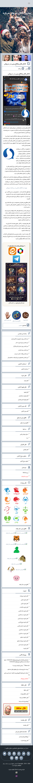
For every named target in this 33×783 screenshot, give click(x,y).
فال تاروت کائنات (24, 607)
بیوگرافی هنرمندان (23, 736)
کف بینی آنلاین (24, 411)
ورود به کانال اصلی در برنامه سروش (16, 187)
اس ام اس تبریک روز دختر (22, 342)
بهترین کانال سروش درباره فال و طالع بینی (17, 15)
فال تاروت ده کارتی (23, 633)
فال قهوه (26, 392)
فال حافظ (26, 690)
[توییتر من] (4, 754)
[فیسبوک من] (19, 754)
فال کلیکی (25, 449)
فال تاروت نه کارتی (23, 629)
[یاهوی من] (28, 754)
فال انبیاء (26, 380)
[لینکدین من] (12, 758)
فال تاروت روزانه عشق (22, 641)
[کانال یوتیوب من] (16, 758)
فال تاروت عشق (24, 637)
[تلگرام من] (23, 754)
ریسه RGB (25, 472)
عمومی (20, 325)
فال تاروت (25, 648)
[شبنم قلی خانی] (7, 58)
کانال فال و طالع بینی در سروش (15, 64)
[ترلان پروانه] (16, 58)
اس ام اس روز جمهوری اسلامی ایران (19, 338)
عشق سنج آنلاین (24, 461)
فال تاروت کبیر (24, 599)
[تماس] (9, 754)
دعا (27, 438)
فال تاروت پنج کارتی (23, 622)
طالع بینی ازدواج (24, 422)
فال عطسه (25, 725)
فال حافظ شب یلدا (24, 697)
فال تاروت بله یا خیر (23, 644)
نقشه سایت (11, 769)
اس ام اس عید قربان (23, 350)
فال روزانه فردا (24, 740)
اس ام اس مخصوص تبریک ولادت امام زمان (18, 357)
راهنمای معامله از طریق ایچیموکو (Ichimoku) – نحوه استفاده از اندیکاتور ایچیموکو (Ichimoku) (17, 661)
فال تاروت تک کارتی (23, 611)
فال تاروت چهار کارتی (23, 618)
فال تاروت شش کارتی (23, 626)
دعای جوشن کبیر (24, 434)
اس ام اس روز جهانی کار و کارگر (20, 346)
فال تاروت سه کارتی (23, 614)
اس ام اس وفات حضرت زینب (21, 353)
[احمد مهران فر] (26, 58)
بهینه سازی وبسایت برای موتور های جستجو (18, 669)
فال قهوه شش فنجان (23, 399)
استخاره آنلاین (24, 369)
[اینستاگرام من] (14, 754)
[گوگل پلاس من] (21, 758)
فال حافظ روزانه (24, 693)
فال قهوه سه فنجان (23, 395)
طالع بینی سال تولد (23, 584)
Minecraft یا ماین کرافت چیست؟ (21, 665)
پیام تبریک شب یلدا (23, 701)
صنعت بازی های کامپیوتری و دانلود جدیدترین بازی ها (17, 674)
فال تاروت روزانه (24, 596)
